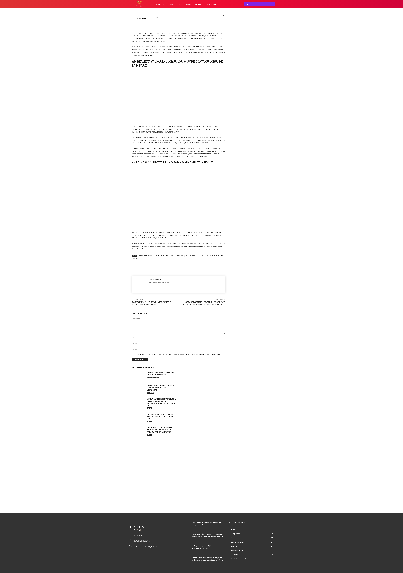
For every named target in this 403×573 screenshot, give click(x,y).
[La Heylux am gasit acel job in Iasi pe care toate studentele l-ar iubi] (184, 548)
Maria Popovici (144, 18)
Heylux (149, 408)
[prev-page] (133, 439)
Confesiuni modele (152, 377)
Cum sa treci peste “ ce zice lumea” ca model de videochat (160, 388)
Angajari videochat (161, 255)
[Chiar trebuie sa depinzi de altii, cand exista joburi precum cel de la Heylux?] (138, 430)
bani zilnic (204, 255)
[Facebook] (175, 26)
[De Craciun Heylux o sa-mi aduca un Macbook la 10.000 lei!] (138, 417)
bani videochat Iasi (191, 255)
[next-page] (136, 439)
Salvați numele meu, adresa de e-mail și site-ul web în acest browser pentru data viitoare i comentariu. (178, 354)
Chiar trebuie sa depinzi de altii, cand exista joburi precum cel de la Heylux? (160, 430)
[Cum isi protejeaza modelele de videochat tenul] (138, 375)
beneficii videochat (216, 255)
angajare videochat (145, 255)
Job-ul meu (150, 392)
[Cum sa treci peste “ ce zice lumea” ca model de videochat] (138, 388)
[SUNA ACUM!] (246, 4)
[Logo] (151, 525)
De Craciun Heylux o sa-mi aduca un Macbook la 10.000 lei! (160, 417)
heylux (135, 258)
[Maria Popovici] (134, 18)
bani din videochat (177, 255)
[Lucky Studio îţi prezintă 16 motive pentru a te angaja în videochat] (184, 525)
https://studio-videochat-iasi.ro (159, 283)
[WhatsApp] (182, 26)
